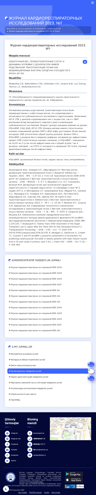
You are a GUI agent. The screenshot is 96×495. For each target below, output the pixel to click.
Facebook (14, 444)
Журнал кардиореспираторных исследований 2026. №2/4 (36, 267)
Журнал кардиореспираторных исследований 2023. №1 (30, 31)
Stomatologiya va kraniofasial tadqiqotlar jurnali (31, 388)
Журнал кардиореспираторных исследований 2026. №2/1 (36, 284)
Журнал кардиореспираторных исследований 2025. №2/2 (36, 319)
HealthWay (15, 400)
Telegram (14, 433)
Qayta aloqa (56, 492)
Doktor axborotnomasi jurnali (23, 365)
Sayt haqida (22, 492)
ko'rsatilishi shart (36, 482)
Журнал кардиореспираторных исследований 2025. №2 (35, 330)
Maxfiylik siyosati (35, 492)
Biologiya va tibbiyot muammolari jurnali (27, 359)
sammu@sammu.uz (39, 450)
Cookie (46, 492)
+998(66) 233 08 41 (39, 439)
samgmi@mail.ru (39, 455)
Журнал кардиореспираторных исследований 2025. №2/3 (36, 313)
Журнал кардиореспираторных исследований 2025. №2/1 (36, 325)
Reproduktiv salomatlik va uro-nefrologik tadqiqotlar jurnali (36, 382)
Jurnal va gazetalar (25, 29)
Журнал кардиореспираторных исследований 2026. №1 (35, 290)
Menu (92, 2)
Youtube (14, 450)
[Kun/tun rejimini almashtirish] (6, 489)
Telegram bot (16, 439)
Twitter (13, 461)
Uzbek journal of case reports (23, 394)
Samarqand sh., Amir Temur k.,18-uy (39, 433)
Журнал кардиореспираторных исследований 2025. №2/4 (36, 307)
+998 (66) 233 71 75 (39, 444)
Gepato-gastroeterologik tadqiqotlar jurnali (29, 377)
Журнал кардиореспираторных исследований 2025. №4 (35, 296)
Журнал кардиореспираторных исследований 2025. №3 (35, 302)
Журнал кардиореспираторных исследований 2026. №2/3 (36, 273)
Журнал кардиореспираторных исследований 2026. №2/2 (36, 279)
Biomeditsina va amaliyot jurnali (24, 354)
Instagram (14, 455)
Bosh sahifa (10, 29)
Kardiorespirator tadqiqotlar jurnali (48, 29)
